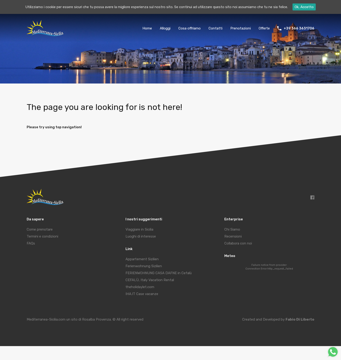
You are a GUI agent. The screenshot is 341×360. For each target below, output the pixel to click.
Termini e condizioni (42, 236)
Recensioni (233, 236)
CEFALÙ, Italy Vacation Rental (149, 280)
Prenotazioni (240, 28)
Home (147, 28)
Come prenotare (40, 229)
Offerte (264, 28)
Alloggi (165, 28)
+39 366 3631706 (299, 28)
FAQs (31, 243)
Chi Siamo (232, 229)
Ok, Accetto (304, 7)
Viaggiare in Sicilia (139, 229)
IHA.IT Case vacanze (141, 294)
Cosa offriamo (189, 28)
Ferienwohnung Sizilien (143, 266)
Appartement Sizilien (142, 259)
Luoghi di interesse (140, 236)
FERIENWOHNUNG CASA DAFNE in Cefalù (158, 273)
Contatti (215, 28)
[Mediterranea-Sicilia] (46, 34)
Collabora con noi (238, 243)
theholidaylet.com (139, 287)
